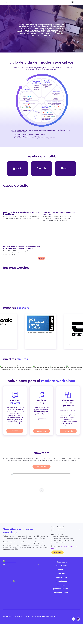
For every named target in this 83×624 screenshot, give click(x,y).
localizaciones (61, 577)
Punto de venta (68, 541)
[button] (72, 2)
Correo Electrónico (58, 527)
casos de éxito (61, 566)
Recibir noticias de (58, 534)
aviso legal (61, 585)
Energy (65, 536)
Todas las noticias (59, 543)
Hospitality (57, 541)
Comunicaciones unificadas (63, 538)
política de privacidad (61, 589)
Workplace (57, 536)
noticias (61, 570)
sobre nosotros (61, 562)
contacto (61, 573)
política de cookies (61, 593)
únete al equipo (61, 581)
